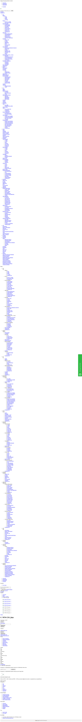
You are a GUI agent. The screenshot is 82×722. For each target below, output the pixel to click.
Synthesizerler (7, 81)
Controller (4, 68)
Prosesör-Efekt (5, 120)
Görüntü (4, 235)
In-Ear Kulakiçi (7, 28)
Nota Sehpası (7, 241)
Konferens (7, 61)
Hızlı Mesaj (5, 644)
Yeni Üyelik (5, 712)
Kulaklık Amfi (7, 50)
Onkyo (1, 614)
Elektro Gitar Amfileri (9, 116)
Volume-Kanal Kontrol (9, 56)
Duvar (6, 165)
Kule (6, 142)
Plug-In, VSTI (7, 82)
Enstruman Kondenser (9, 208)
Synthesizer (7, 110)
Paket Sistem (5, 67)
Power (4, 20)
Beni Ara (4, 643)
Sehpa (4, 238)
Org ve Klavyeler (8, 109)
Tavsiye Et (7, 635)
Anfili (6, 17)
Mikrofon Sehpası (8, 239)
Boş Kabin (7, 176)
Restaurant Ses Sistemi (7, 261)
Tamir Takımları (8, 177)
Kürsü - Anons (7, 191)
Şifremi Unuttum (9, 589)
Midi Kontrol (7, 77)
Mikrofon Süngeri (8, 220)
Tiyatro (6, 195)
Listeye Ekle (2, 635)
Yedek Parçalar (7, 224)
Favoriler (4, 6)
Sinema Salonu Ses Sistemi (7, 263)
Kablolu (6, 161)
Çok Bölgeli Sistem (6, 134)
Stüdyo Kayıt (7, 35)
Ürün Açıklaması (6, 638)
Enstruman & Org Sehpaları (10, 242)
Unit (5, 172)
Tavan (6, 164)
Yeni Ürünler (5, 704)
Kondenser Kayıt (8, 206)
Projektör (4, 236)
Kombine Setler (7, 202)
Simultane (6, 62)
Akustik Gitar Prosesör (9, 123)
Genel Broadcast (8, 212)
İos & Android (7, 44)
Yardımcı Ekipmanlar (8, 58)
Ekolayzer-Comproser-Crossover (11, 47)
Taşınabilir (7, 26)
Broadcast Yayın (8, 36)
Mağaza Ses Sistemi (6, 255)
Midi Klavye (5, 73)
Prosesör (6, 80)
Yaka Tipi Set (7, 198)
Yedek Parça (9, 468)
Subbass (6, 143)
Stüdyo (4, 66)
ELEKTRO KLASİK (11, 379)
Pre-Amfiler (9, 406)
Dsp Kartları (7, 78)
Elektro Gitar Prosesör (9, 122)
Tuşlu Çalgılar (7, 381)
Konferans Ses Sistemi (7, 262)
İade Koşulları (5, 642)
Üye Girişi (4, 585)
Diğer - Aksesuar (6, 234)
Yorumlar (4, 640)
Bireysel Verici (7, 203)
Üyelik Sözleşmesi (6, 695)
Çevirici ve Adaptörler (9, 223)
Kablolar (4, 135)
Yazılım (4, 83)
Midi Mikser (9, 367)
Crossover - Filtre (8, 175)
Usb (5, 70)
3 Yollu (6, 141)
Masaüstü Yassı (7, 214)
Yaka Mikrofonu (8, 193)
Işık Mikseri (5, 226)
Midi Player (9, 368)
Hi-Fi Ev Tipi (7, 30)
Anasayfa (4, 2)
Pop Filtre (6, 219)
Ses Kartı (4, 69)
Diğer (6, 53)
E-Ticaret (38, 720)
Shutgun (6, 215)
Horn (6, 166)
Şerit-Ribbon (7, 209)
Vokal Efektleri (7, 126)
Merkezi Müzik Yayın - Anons (8, 54)
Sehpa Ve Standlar (6, 136)
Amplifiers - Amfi (6, 132)
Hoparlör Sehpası (8, 240)
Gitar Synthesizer (10, 405)
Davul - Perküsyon (6, 112)
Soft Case (4, 250)
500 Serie (6, 79)
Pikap (8, 363)
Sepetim (4, 707)
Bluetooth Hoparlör (8, 156)
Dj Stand (6, 243)
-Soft (36, 720)
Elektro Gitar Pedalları (9, 121)
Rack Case (4, 249)
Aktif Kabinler (7, 24)
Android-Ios (7, 217)
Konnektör (4, 247)
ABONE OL (13, 669)
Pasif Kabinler (7, 25)
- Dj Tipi (6, 19)
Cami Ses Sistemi (6, 256)
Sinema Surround (8, 168)
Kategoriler (5, 4)
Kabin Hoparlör (5, 23)
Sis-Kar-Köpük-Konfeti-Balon (8, 231)
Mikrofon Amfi (7, 51)
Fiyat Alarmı (2, 623)
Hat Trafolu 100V (8, 22)
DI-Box (6, 127)
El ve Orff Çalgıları (8, 114)
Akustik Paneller (8, 85)
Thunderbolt (7, 71)
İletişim (4, 708)
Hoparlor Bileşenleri (6, 170)
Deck (6, 16)
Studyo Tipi (7, 27)
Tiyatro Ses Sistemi (6, 264)
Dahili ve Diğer (7, 72)
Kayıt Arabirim (5, 75)
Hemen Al (2, 626)
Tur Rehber (7, 63)
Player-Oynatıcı (5, 90)
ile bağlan (2, 591)
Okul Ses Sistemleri (6, 258)
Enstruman (7, 190)
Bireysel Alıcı (9, 501)
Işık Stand (6, 244)
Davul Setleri (7, 192)
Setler (4, 88)
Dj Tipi (6, 40)
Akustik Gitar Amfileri (9, 117)
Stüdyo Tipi (7, 39)
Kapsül (6, 222)
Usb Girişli (7, 207)
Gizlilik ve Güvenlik (6, 698)
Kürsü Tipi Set (7, 200)
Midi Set (8, 366)
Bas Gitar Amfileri (8, 118)
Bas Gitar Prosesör (8, 125)
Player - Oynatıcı (6, 133)
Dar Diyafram (7, 210)
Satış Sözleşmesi (5, 696)
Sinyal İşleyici (5, 46)
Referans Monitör (6, 74)
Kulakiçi (6, 41)
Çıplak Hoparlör (8, 173)
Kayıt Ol (6, 590)
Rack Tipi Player (10, 362)
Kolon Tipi (7, 145)
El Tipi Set (7, 197)
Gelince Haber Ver (3, 630)
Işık (3, 225)
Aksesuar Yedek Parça (9, 37)
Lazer (4, 230)
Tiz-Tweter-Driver (8, 171)
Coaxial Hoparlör (8, 174)
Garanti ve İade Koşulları (7, 697)
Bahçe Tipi (7, 167)
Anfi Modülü (9, 469)
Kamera (6, 213)
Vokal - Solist (7, 189)
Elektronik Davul (8, 113)
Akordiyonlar (7, 111)
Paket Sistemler (5, 64)
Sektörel (4, 253)
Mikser (4, 15)
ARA (12, 10)
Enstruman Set (7, 201)
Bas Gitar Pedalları (8, 124)
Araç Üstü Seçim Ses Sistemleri (8, 254)
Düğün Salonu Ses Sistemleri (8, 257)
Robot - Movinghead (6, 227)
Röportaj (6, 216)
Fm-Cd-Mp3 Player (8, 57)
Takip (4, 232)
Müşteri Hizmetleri (6, 706)
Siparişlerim (5, 3)
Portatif (6, 157)
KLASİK (8, 378)
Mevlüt (6, 155)
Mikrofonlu (7, 42)
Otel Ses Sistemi (5, 259)
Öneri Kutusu (5, 645)
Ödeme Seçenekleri (6, 639)
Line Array (7, 144)
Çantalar (6, 371)
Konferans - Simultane (7, 60)
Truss (4, 248)
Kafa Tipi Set (7, 199)
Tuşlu (4, 108)
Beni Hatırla (4, 589)
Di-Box (6, 49)
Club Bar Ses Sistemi (6, 260)
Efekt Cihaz (7, 48)
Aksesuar (6, 45)
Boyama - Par (5, 229)
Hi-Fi (6, 43)
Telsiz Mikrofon (8, 34)
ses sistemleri (2, 664)
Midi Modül (9, 369)
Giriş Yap (2, 590)
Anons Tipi (7, 29)
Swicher (6, 52)
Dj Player (6, 91)
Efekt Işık (4, 228)
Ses (3, 14)
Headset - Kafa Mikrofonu (9, 194)
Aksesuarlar (7, 59)
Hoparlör (4, 131)
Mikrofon (4, 32)
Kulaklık (4, 38)
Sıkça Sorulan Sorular (6, 699)
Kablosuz (6, 160)
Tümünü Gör (7, 31)
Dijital (6, 18)
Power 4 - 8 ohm (8, 21)
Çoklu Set (6, 146)
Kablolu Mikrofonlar (8, 33)
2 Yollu (6, 140)
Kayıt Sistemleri (8, 76)
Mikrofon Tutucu (8, 221)
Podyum (4, 251)
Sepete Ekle (3, 625)
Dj (3, 87)
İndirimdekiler (5, 705)
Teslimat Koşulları (6, 694)
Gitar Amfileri (5, 115)
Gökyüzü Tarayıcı (6, 233)
